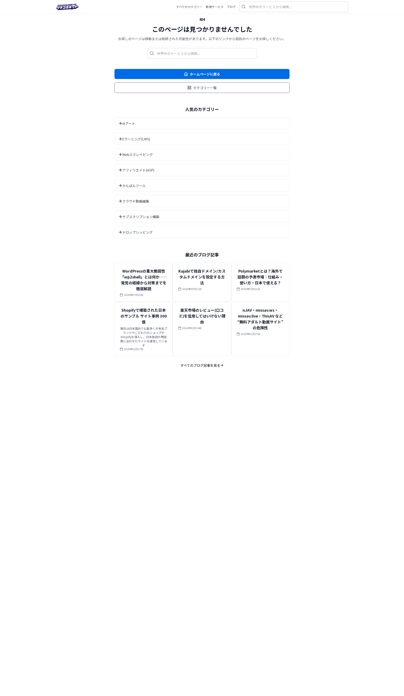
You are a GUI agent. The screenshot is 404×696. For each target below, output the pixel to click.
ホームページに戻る (205, 73)
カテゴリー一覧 (205, 87)
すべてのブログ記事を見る (200, 365)
